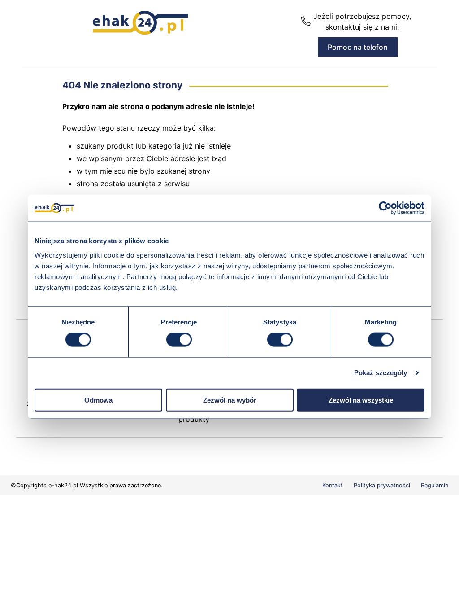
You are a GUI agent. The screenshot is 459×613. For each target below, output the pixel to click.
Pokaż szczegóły (380, 373)
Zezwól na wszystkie (361, 399)
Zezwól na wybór (229, 399)
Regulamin (434, 485)
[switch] (179, 340)
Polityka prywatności (382, 485)
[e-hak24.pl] (140, 32)
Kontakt (332, 485)
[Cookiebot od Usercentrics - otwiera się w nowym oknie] (385, 208)
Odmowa (98, 399)
